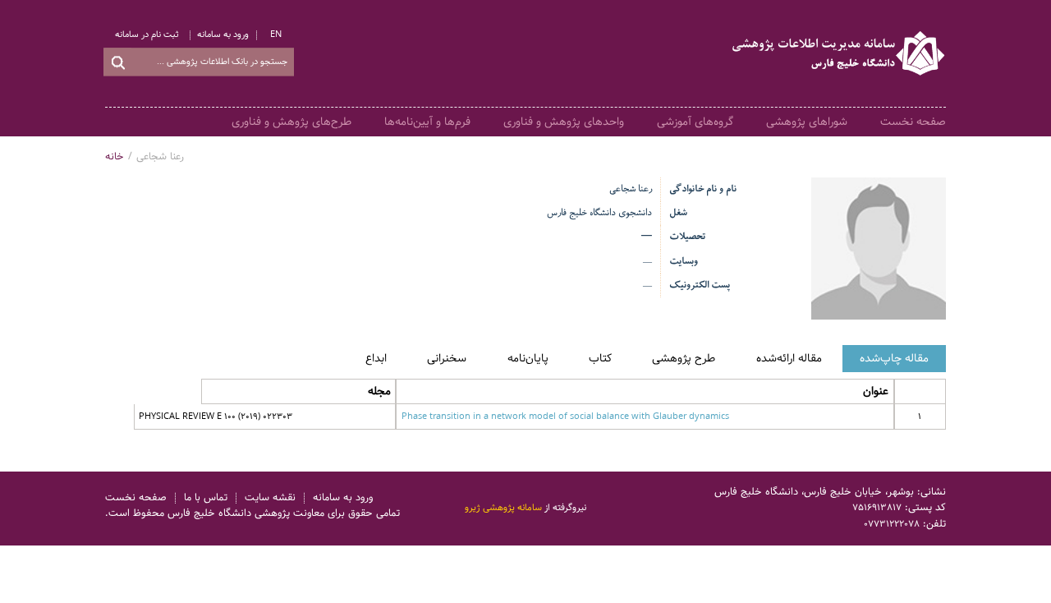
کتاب (600, 358)
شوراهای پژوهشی (806, 122)
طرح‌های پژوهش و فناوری (291, 122)
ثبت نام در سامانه (147, 34)
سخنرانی (446, 358)
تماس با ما (205, 498)
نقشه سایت (270, 498)
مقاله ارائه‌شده (789, 358)
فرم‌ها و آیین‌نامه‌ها (427, 122)
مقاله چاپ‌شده (894, 358)
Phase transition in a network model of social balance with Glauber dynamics (565, 416)
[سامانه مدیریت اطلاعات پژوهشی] (839, 53)
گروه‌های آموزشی (695, 122)
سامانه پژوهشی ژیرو (503, 507)
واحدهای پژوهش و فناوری (563, 122)
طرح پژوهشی (683, 358)
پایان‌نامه (527, 358)
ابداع (376, 358)
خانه (114, 157)
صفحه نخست (913, 122)
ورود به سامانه (223, 34)
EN (276, 34)
